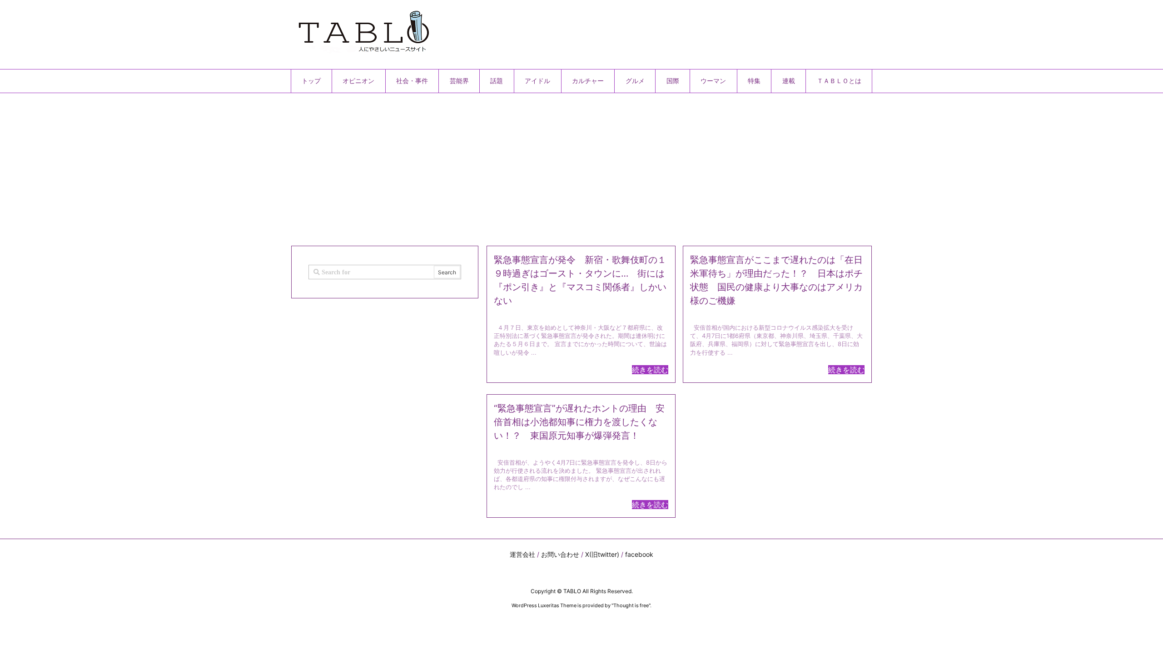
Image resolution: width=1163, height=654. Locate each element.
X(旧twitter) (602, 554)
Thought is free (631, 605)
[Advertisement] (563, 165)
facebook (639, 554)
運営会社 (522, 554)
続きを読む (650, 369)
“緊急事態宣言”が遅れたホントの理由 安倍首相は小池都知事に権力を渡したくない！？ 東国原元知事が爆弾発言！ (579, 422)
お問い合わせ (560, 554)
